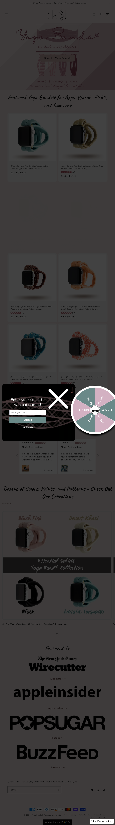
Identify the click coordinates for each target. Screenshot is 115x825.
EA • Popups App (102, 821)
